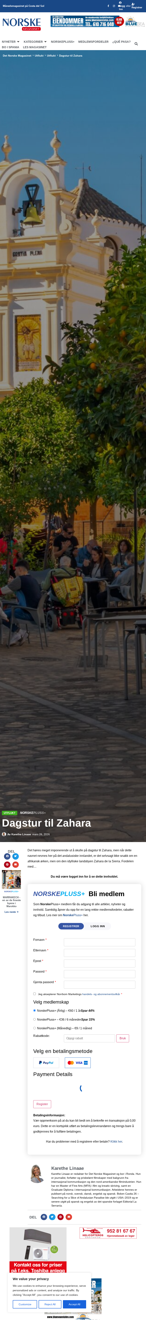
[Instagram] (114, 6)
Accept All (74, 1304)
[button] (11, 42)
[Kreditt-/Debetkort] (78, 1062)
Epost (38, 961)
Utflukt (39, 55)
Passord (40, 971)
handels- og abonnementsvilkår (101, 994)
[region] (49, 1292)
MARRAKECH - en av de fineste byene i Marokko (11, 902)
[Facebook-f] (108, 6)
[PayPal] (46, 1062)
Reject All (50, 1304)
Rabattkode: (41, 1035)
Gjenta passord (44, 982)
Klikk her (116, 1141)
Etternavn (40, 950)
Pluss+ (73, 915)
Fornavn (40, 939)
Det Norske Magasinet (17, 55)
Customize (25, 1304)
